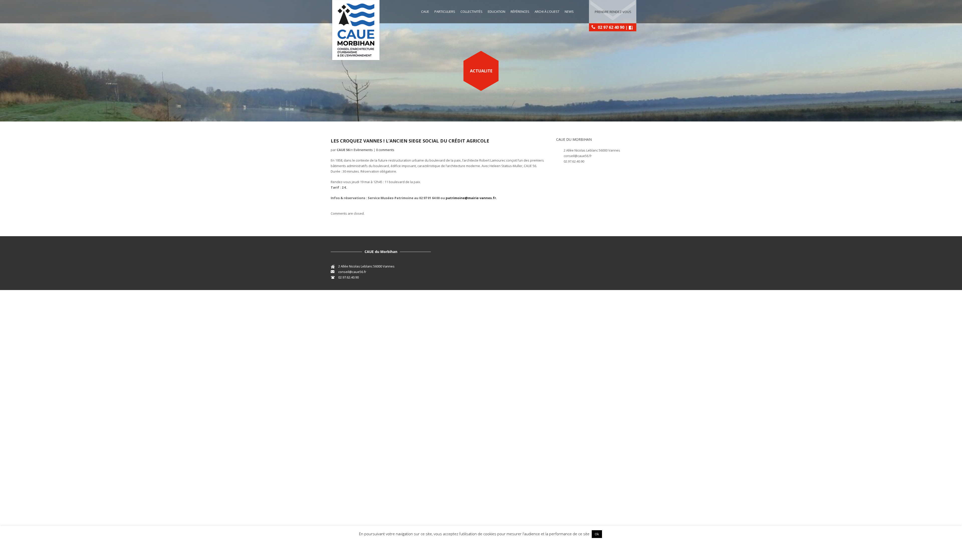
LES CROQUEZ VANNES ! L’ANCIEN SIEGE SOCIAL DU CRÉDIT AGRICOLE (410, 141)
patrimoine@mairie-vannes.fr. (471, 198)
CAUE (425, 11)
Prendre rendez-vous (613, 12)
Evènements (363, 150)
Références (520, 11)
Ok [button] (597, 534)
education (496, 11)
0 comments (385, 150)
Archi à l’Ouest (547, 11)
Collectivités (471, 11)
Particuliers (444, 11)
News (569, 11)
